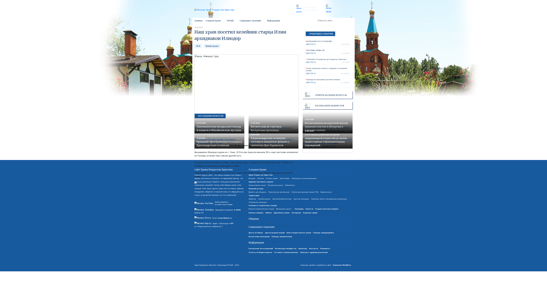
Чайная (268, 213)
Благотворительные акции (299, 233)
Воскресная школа (275, 185)
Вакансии (302, 248)
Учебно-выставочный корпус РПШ (305, 192)
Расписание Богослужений (310, 9)
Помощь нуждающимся (323, 233)
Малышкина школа (283, 209)
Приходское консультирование (304, 178)
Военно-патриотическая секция (261, 209)
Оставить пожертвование (286, 252)
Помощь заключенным (282, 236)
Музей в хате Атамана (257, 192)
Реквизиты (325, 248)
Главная (198, 21)
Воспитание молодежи (259, 236)
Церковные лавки (282, 213)
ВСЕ (198, 46)
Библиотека (290, 185)
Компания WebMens (342, 265)
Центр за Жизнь (256, 233)
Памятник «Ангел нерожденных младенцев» (329, 199)
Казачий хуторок (256, 189)
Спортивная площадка (258, 202)
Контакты (313, 248)
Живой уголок (326, 192)
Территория (254, 195)
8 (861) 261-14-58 (341, 10)
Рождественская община (326, 209)
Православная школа (257, 185)
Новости (309, 209)
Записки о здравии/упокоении (314, 252)
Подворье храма (310, 213)
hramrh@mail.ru (225, 218)
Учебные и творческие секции (263, 205)
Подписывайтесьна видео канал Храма (223, 203)
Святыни (260, 178)
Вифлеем (252, 199)
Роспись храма (272, 178)
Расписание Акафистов (285, 248)
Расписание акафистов (329, 105)
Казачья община (256, 213)
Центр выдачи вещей (275, 233)
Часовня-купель (264, 199)
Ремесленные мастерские (278, 192)
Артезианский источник (282, 199)
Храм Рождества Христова (261, 175)
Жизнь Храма (212, 46)
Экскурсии (296, 213)
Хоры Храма (285, 178)
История (252, 178)
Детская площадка (301, 199)
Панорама (299, 209)
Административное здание (261, 182)
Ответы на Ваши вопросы (331, 95)
